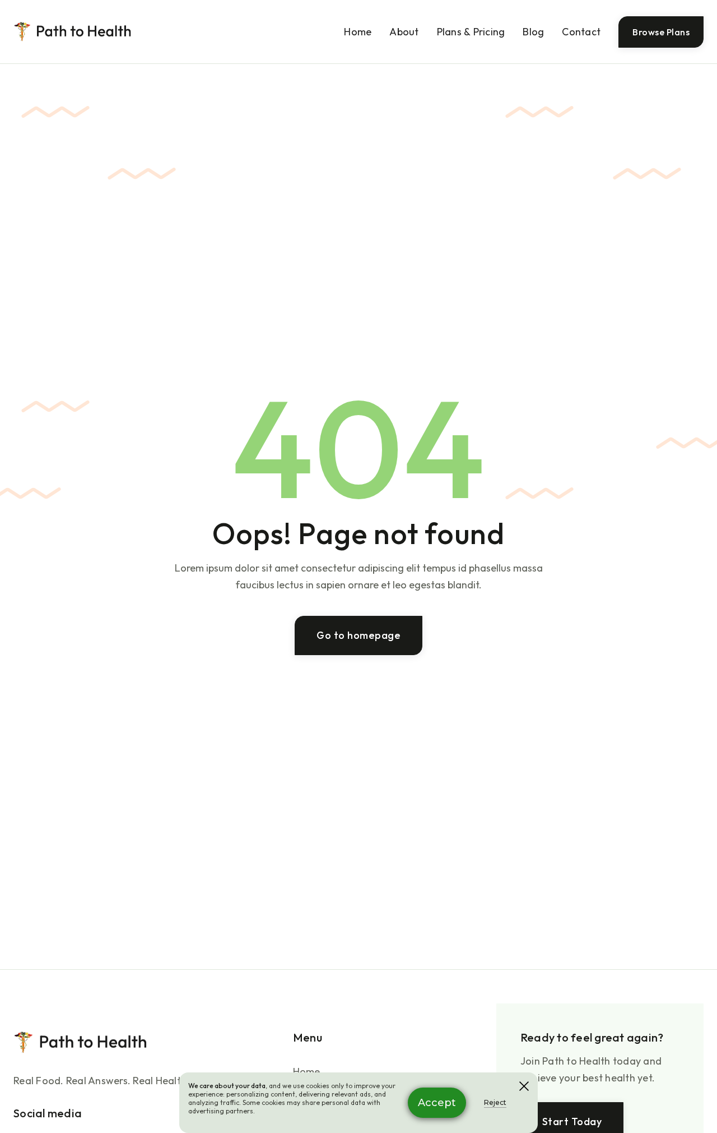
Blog (533, 31)
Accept (437, 1103)
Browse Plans (661, 32)
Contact (581, 31)
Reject (495, 1102)
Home (357, 31)
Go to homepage (358, 634)
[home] (73, 31)
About (403, 31)
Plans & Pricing (471, 31)
